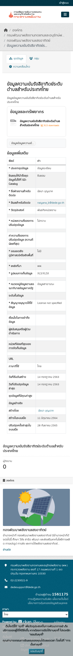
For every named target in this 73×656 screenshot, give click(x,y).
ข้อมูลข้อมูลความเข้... (22, 143)
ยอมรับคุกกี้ (36, 651)
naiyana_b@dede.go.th (50, 203)
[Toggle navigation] (65, 15)
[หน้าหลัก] (6, 30)
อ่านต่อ (7, 550)
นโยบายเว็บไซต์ (60, 599)
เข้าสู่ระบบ (64, 3)
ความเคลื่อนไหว (21, 67)
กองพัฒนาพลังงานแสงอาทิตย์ (28, 40)
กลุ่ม (36, 59)
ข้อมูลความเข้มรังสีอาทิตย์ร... (27, 45)
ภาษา (5, 609)
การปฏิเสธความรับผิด (40, 599)
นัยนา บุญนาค (46, 411)
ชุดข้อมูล (18, 59)
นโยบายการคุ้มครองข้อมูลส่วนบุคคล (47, 603)
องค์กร (17, 30)
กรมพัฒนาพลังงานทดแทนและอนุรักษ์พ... (35, 35)
